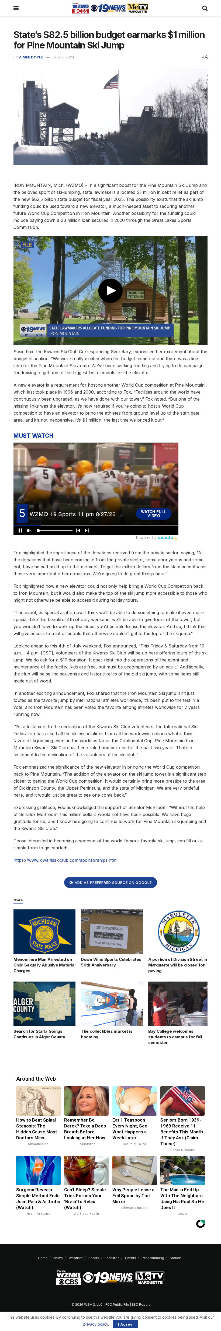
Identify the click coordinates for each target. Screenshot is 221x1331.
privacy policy (95, 1324)
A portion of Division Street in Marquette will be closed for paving (177, 965)
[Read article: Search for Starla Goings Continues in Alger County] (44, 1004)
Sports (93, 1258)
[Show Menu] (16, 8)
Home (43, 1258)
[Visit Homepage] (110, 8)
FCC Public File (117, 1304)
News (58, 1258)
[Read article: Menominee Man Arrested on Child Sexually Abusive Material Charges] (44, 931)
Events (130, 1258)
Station (175, 1258)
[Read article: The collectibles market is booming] (112, 1004)
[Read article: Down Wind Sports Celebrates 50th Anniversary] (112, 931)
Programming (153, 1258)
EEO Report (141, 1304)
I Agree (125, 1324)
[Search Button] (205, 8)
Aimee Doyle (31, 57)
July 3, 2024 (63, 57)
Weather (75, 1258)
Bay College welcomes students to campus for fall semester (175, 1037)
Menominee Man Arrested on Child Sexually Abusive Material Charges (44, 965)
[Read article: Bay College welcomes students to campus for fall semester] (179, 1004)
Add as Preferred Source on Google (113, 882)
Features (112, 1258)
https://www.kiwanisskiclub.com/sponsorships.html (65, 860)
